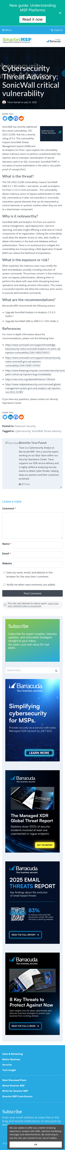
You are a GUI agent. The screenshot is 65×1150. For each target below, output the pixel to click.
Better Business (11, 1059)
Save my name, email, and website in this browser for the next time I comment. (29, 574)
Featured (20, 426)
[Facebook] (15, 118)
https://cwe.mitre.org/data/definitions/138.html (30, 379)
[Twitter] (5, 118)
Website (7, 563)
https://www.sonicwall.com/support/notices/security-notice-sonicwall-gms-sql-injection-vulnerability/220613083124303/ (33, 361)
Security (31, 426)
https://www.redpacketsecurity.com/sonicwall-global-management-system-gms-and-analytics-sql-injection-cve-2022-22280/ (33, 388)
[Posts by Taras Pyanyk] (13, 443)
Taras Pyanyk (14, 102)
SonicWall (37, 431)
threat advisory (52, 431)
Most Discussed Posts (14, 1080)
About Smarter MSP (13, 1085)
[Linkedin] (10, 118)
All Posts (25, 484)
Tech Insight (9, 1070)
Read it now (32, 19)
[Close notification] (60, 13)
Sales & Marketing (12, 1053)
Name (6, 543)
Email (6, 553)
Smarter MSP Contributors (17, 1096)
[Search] (56, 670)
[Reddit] (21, 118)
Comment (9, 508)
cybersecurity (23, 431)
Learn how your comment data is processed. (33, 604)
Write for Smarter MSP (15, 1090)
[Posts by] (4, 102)
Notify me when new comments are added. (31, 584)
